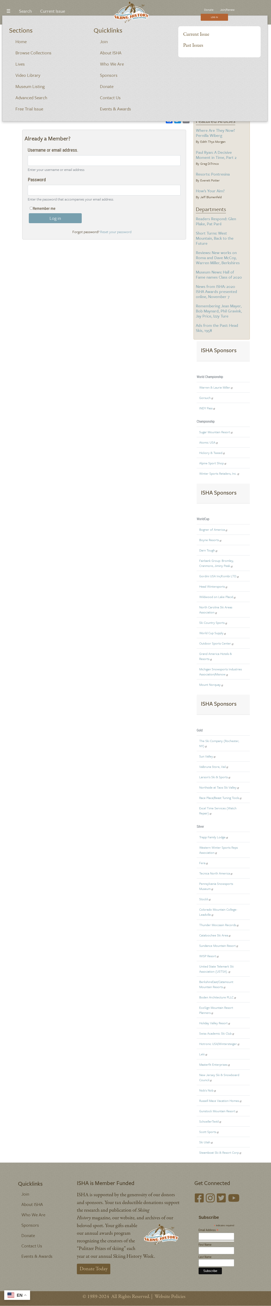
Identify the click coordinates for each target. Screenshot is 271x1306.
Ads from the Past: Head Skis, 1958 (217, 327)
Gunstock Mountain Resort (217, 1111)
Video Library (27, 75)
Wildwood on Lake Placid (216, 596)
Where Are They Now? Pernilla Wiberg (215, 132)
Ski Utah (204, 1142)
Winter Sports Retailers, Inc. (218, 473)
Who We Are (112, 64)
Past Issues (193, 45)
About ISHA (111, 52)
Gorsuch (205, 397)
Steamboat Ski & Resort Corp (219, 1152)
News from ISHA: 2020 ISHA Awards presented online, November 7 (216, 291)
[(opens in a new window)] (199, 1199)
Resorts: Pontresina (213, 174)
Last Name (205, 1257)
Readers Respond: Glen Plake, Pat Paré (216, 221)
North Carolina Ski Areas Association (215, 610)
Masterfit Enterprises (213, 1064)
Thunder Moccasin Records (217, 924)
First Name (205, 1244)
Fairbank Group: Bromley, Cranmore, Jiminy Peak (216, 563)
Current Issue (196, 34)
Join (104, 41)
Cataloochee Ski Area (213, 935)
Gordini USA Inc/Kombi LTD (217, 576)
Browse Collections (33, 52)
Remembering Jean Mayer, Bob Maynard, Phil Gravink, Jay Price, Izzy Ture (219, 311)
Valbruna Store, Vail (212, 766)
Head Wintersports (212, 586)
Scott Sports (207, 1131)
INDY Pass (206, 408)
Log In (214, 17)
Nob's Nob (206, 1090)
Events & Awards (115, 109)
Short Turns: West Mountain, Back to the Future (215, 238)
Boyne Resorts (209, 540)
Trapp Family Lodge (212, 837)
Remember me (44, 208)
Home (21, 41)
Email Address (208, 1230)
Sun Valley (206, 756)
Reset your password (115, 231)
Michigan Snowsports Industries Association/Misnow (220, 671)
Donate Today (94, 1268)
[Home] (134, 12)
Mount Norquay (210, 684)
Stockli (203, 899)
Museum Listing (30, 86)
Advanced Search (31, 97)
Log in (55, 218)
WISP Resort (207, 956)
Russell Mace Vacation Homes (219, 1100)
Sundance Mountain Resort (217, 945)
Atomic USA (207, 442)
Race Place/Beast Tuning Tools (219, 797)
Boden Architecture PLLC (216, 997)
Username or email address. (53, 150)
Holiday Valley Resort (213, 1023)
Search (25, 11)
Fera (202, 863)
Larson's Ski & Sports (213, 777)
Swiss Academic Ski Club (215, 1033)
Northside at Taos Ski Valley (217, 787)
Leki (202, 1054)
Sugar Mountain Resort (214, 432)
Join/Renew (227, 9)
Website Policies (170, 1296)
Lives (20, 64)
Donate (106, 86)
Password (37, 179)
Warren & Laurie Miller (214, 387)
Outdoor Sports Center (215, 643)
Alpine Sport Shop (211, 463)
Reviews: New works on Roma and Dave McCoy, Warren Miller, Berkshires (218, 257)
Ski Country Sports (212, 622)
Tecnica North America (214, 873)
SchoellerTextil (209, 1121)
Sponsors (109, 75)
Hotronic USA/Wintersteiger (218, 1043)
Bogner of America (212, 529)
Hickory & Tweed (210, 452)
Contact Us (110, 97)
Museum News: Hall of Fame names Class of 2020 (219, 274)
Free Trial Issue (29, 109)
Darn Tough (207, 550)
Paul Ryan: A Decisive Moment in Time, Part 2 (216, 154)
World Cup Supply (211, 633)
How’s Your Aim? (210, 191)
